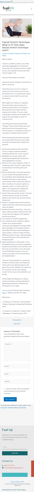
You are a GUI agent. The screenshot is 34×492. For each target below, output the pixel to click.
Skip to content (5, 2)
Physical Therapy (21, 53)
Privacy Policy (15, 482)
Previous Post (17, 320)
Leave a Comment (8, 53)
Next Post (17, 323)
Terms (22, 482)
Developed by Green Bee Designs (14, 490)
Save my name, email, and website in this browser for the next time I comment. (16, 391)
